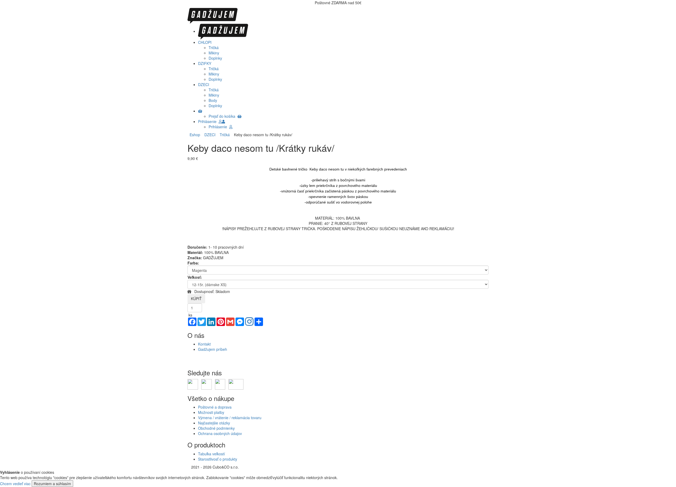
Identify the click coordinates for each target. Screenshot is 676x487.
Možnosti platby (211, 412)
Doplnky (215, 58)
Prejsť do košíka (223, 116)
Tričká (214, 47)
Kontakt (204, 344)
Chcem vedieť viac (15, 483)
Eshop (195, 134)
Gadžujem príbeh (212, 349)
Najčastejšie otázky (214, 422)
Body (213, 100)
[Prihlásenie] (223, 121)
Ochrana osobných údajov (220, 433)
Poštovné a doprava (215, 407)
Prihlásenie (208, 121)
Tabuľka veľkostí (211, 453)
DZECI (208, 134)
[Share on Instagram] (249, 322)
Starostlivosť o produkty (217, 459)
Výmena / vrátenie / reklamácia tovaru (229, 417)
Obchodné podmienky (216, 428)
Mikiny (214, 52)
